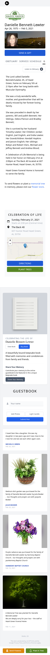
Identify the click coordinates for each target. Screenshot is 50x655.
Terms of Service (31, 643)
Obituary (11, 61)
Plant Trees (25, 269)
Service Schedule (30, 61)
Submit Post (25, 419)
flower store (38, 186)
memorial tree (38, 183)
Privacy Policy (18, 643)
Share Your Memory (15, 379)
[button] (25, 246)
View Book (11, 346)
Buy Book (24, 346)
